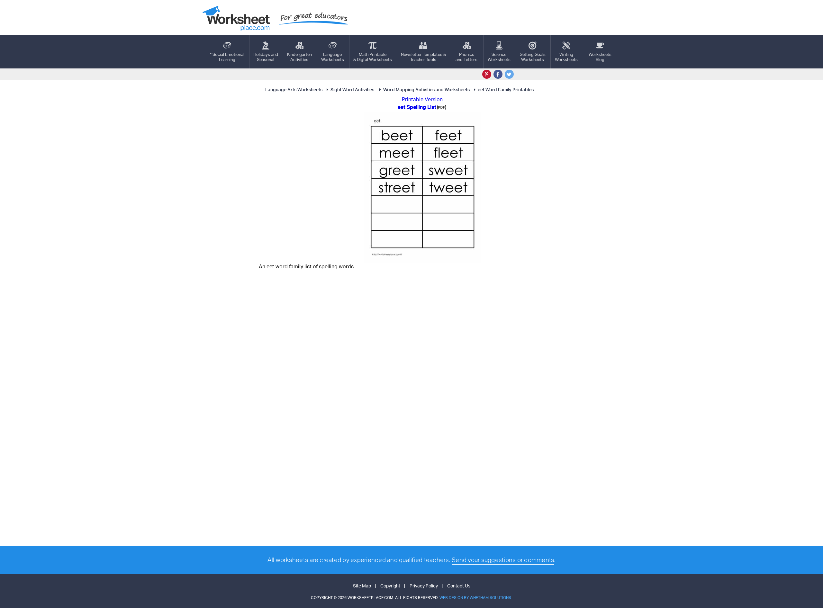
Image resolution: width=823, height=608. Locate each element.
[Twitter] (509, 74)
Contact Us (458, 585)
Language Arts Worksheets (293, 89)
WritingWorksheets (566, 57)
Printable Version (422, 99)
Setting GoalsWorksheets (533, 57)
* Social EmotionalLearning (227, 57)
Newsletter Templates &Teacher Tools (423, 57)
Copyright (390, 585)
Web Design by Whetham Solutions (475, 597)
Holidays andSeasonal (265, 57)
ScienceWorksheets (499, 57)
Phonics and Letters (466, 57)
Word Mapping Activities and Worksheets (426, 89)
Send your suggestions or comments (503, 560)
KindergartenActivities (299, 57)
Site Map (362, 585)
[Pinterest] (486, 74)
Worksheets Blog (600, 57)
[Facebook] (497, 74)
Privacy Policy (424, 585)
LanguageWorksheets (332, 57)
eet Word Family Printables (506, 89)
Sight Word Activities (352, 89)
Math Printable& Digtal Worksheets (372, 57)
